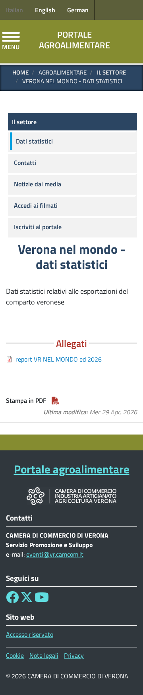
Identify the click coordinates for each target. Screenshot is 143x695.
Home (20, 72)
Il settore (111, 72)
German (78, 10)
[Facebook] (12, 599)
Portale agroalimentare (74, 40)
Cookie (15, 655)
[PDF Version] (56, 400)
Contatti (25, 162)
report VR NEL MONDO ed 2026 (58, 359)
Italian (14, 10)
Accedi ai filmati (36, 205)
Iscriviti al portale (38, 227)
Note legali (43, 655)
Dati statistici (34, 141)
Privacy (74, 655)
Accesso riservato (29, 634)
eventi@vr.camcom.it (54, 554)
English (45, 10)
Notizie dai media (37, 184)
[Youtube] (42, 599)
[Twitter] (26, 599)
